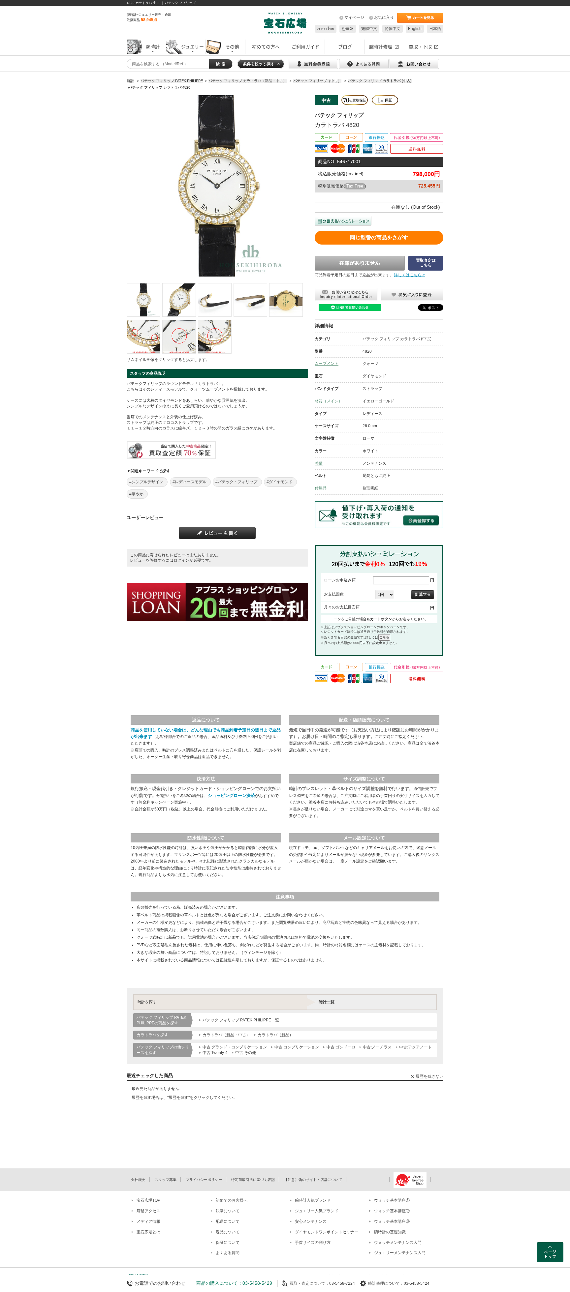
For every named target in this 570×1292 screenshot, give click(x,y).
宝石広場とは (148, 1232)
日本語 (435, 28)
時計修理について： (386, 1283)
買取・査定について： (309, 1283)
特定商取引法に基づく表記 (253, 1180)
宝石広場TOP (148, 1200)
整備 (319, 463)
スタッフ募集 (165, 1180)
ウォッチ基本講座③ (392, 1221)
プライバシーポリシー (204, 1180)
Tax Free (354, 186)
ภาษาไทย (325, 28)
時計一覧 (326, 1002)
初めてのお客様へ (231, 1200)
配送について (227, 1221)
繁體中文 (369, 28)
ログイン (181, 560)
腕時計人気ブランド (313, 1200)
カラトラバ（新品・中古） (226, 1035)
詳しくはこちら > (409, 275)
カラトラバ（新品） (275, 1035)
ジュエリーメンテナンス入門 (400, 1252)
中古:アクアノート (415, 1047)
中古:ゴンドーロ (341, 1047)
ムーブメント (326, 363)
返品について (227, 1232)
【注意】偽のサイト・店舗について (313, 1180)
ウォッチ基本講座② (392, 1211)
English (415, 28)
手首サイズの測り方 (313, 1242)
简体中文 (392, 28)
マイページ (354, 17)
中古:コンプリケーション (296, 1047)
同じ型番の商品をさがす (379, 237)
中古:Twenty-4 (215, 1052)
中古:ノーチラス (377, 1047)
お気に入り (384, 17)
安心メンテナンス (311, 1221)
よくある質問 (227, 1252)
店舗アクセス (148, 1211)
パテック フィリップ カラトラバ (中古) (397, 339)
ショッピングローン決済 (231, 795)
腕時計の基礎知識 (390, 1232)
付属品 (321, 488)
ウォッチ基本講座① (392, 1200)
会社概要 (138, 1180)
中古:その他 (245, 1052)
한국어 (348, 28)
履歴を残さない (429, 1076)
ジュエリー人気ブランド (316, 1211)
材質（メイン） (328, 401)
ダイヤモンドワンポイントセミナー (326, 1232)
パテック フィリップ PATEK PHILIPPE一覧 (241, 1020)
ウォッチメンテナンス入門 (398, 1242)
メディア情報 (148, 1221)
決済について (227, 1211)
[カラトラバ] (143, 299)
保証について (227, 1242)
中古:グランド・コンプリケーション (235, 1047)
